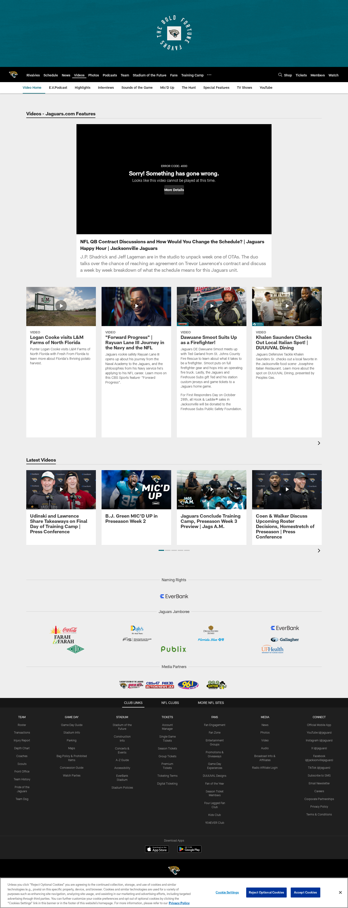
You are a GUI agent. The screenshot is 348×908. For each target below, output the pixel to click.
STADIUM (122, 717)
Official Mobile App (319, 724)
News (265, 724)
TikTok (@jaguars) (319, 767)
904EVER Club (214, 822)
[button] (174, 190)
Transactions (22, 732)
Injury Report (22, 740)
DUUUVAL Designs (214, 775)
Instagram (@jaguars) (319, 740)
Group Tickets (167, 756)
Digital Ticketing (167, 783)
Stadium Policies (122, 787)
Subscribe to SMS (319, 775)
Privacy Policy (319, 806)
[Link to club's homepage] (13, 74)
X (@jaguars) (319, 748)
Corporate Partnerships (319, 798)
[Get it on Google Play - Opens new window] (189, 851)
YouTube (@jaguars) (319, 732)
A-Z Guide (122, 760)
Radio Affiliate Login (265, 767)
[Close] (340, 892)
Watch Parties (71, 775)
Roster (22, 724)
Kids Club (214, 814)
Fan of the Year (214, 783)
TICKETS (167, 717)
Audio (265, 748)
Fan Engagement (214, 724)
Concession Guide (71, 767)
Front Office (21, 771)
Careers (319, 791)
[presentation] (320, 443)
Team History (22, 779)
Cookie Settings (227, 892)
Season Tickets (167, 748)
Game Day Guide (71, 724)
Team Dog (22, 798)
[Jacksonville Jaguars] (174, 871)
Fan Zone (214, 732)
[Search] (280, 74)
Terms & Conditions (319, 814)
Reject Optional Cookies (266, 892)
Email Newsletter (319, 783)
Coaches (21, 756)
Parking (71, 740)
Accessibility (122, 767)
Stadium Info (71, 732)
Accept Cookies (305, 892)
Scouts (22, 763)
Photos (265, 732)
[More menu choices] (209, 75)
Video (265, 740)
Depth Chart (22, 748)
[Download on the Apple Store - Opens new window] (157, 850)
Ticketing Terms (167, 775)
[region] (174, 893)
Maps (71, 748)
